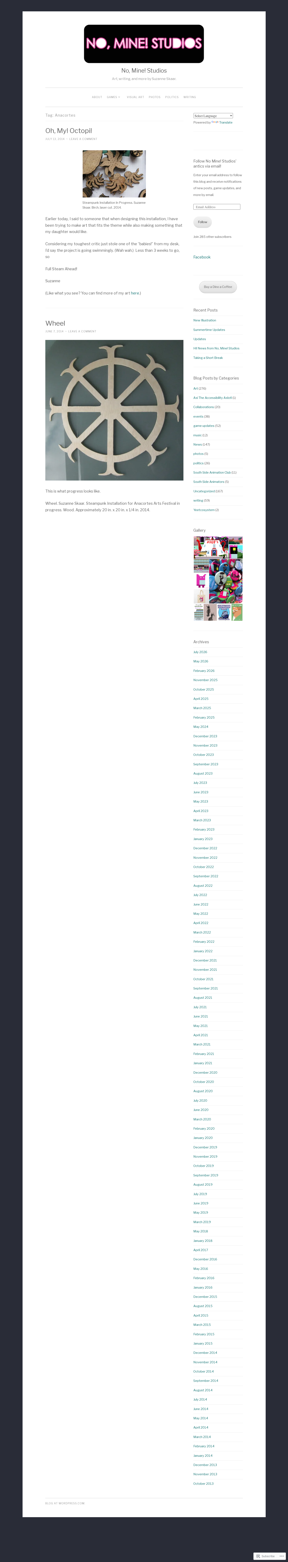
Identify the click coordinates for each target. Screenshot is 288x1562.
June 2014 (200, 1409)
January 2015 (203, 1343)
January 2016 (203, 1287)
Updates (199, 339)
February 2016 (203, 1278)
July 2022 (200, 895)
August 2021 (202, 998)
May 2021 (200, 1026)
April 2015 (200, 1315)
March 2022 (202, 932)
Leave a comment (83, 139)
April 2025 (201, 699)
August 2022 (203, 886)
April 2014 (200, 1427)
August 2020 (203, 1091)
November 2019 (205, 1157)
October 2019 (203, 1166)
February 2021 (203, 1054)
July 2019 (200, 1194)
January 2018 (203, 1241)
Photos (155, 97)
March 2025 (202, 708)
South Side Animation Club (212, 472)
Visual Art (135, 97)
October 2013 (203, 1484)
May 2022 (200, 914)
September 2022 (205, 876)
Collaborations (203, 407)
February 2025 (204, 717)
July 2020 (200, 1101)
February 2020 (204, 1129)
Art (195, 388)
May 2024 (200, 727)
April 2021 (200, 1035)
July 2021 (200, 1007)
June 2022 (200, 904)
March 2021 (202, 1044)
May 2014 (200, 1418)
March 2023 (202, 820)
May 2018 (200, 1231)
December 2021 (205, 960)
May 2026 (200, 661)
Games (112, 97)
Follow (202, 222)
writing (198, 500)
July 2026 (200, 652)
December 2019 (205, 1147)
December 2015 (205, 1297)
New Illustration (204, 320)
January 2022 (203, 951)
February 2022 (203, 942)
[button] (210, 547)
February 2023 (203, 829)
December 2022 (205, 848)
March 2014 (202, 1437)
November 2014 (205, 1362)
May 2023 (200, 801)
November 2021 (205, 970)
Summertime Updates (209, 330)
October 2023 (203, 755)
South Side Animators (208, 482)
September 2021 (205, 988)
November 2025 (205, 680)
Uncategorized (204, 491)
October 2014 (203, 1371)
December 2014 (205, 1353)
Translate (226, 122)
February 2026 (204, 671)
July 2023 (200, 783)
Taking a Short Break (208, 358)
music (197, 435)
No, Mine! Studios (144, 70)
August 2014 (203, 1390)
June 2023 (200, 792)
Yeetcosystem (204, 510)
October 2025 (203, 689)
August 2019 (203, 1184)
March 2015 (202, 1325)
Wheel (55, 323)
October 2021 (203, 979)
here (135, 293)
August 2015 (203, 1306)
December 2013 (205, 1465)
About (97, 97)
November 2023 (205, 745)
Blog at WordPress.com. (65, 1503)
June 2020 (201, 1110)
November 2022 (205, 858)
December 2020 (205, 1073)
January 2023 (203, 839)
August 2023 (203, 773)
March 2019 (202, 1222)
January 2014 (203, 1456)
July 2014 (200, 1399)
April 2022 (200, 923)
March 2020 (202, 1119)
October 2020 (203, 1082)
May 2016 (200, 1269)
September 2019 (205, 1175)
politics (198, 463)
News (197, 444)
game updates (203, 426)
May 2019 (200, 1212)
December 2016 (205, 1259)
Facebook (202, 257)
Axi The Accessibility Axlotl (212, 398)
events (198, 416)
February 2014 (203, 1446)
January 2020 (203, 1138)
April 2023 (200, 811)
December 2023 (205, 736)
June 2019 (200, 1203)
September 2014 (205, 1381)
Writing (189, 97)
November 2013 (205, 1474)
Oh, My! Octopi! (68, 131)
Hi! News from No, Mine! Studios (216, 348)
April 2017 (200, 1250)
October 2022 (203, 867)
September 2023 (205, 764)
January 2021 (202, 1063)
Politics (172, 97)
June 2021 (200, 1016)
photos (198, 454)
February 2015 (203, 1334)
